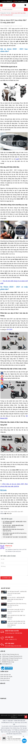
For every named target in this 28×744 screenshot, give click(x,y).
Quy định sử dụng (4, 680)
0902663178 (9, 1)
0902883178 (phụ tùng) (8, 662)
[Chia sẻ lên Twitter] (7, 513)
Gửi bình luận (6, 578)
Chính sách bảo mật (5, 674)
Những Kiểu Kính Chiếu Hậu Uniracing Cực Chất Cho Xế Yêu (13, 530)
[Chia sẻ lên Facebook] (5, 513)
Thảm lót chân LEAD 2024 (14, 739)
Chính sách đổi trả (5, 678)
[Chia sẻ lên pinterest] (9, 513)
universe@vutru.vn (22, 1)
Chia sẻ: (2, 513)
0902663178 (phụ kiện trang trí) (10, 660)
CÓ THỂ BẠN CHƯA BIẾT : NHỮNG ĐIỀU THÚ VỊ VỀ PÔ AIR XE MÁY (14, 522)
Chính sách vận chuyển (6, 676)
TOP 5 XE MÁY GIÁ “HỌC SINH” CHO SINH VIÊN (14, 537)
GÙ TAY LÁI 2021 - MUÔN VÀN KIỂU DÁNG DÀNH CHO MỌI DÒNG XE (13, 526)
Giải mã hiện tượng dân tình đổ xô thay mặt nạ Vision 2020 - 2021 (14, 534)
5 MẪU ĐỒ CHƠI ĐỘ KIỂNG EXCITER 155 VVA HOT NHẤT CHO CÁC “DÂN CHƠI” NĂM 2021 (16, 623)
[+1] (11, 513)
